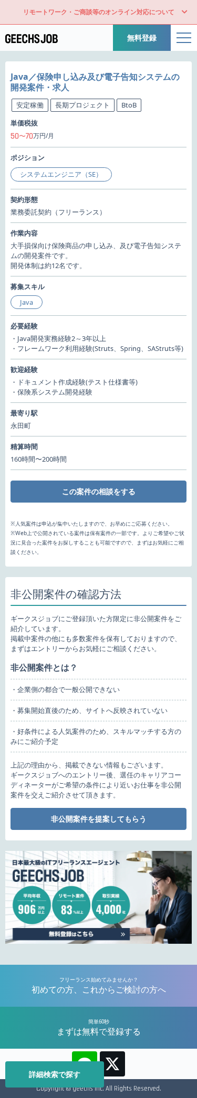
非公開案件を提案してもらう (99, 819)
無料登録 (142, 37)
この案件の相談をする (99, 491)
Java (26, 302)
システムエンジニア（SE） (61, 174)
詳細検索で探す (54, 1074)
